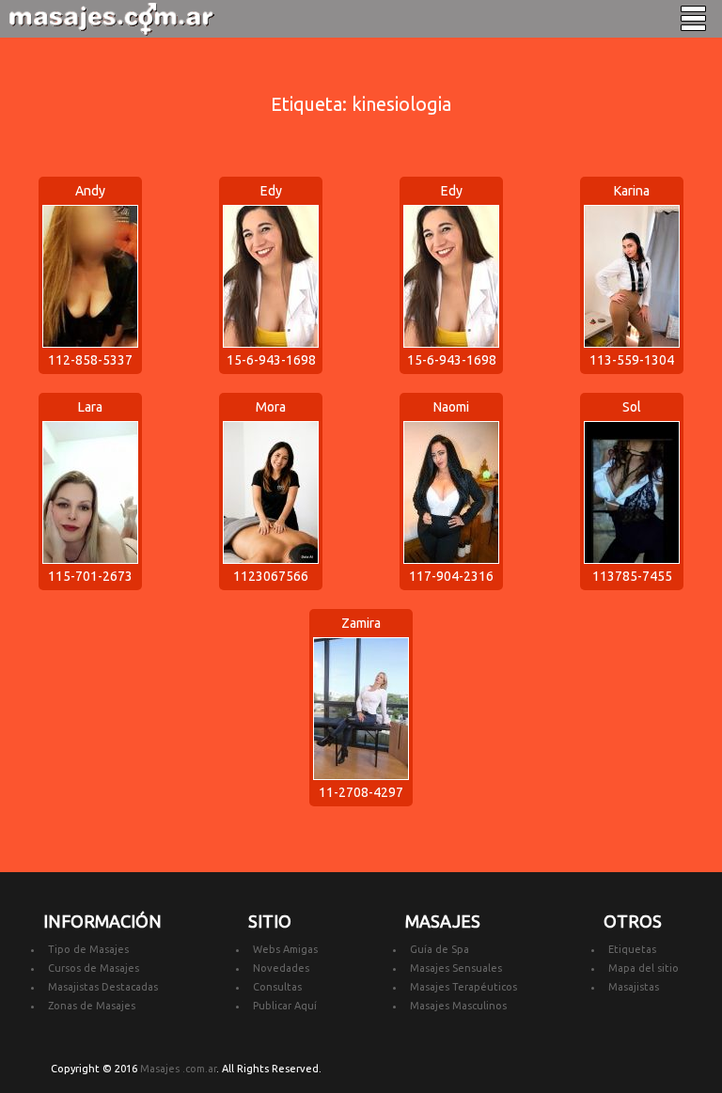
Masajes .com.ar (178, 1068)
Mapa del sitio (643, 968)
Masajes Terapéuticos (463, 986)
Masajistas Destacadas (103, 986)
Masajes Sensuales (456, 968)
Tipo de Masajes (88, 949)
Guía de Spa (439, 949)
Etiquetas (632, 949)
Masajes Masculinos (458, 1005)
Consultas (277, 986)
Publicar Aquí (285, 1005)
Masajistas (633, 986)
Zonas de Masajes (91, 1005)
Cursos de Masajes (93, 968)
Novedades (281, 968)
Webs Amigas (285, 949)
